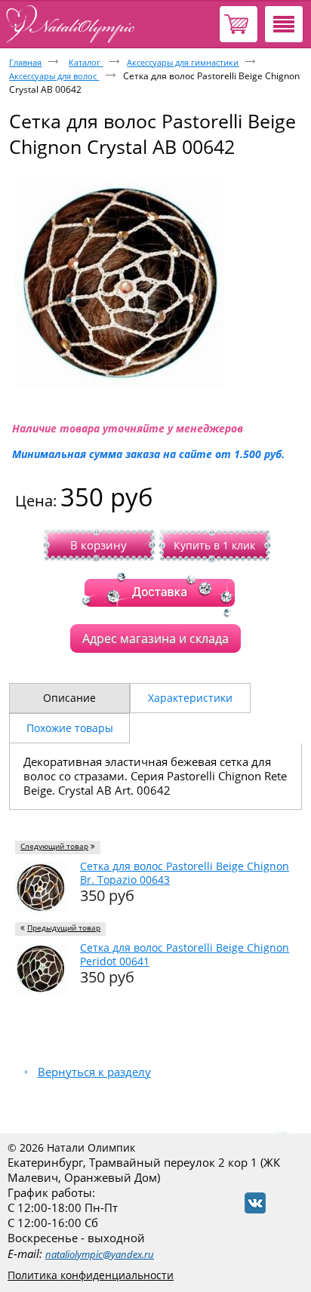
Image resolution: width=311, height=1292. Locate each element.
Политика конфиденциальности (91, 1275)
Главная (25, 62)
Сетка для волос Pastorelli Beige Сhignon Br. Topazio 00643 (184, 873)
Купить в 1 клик (214, 545)
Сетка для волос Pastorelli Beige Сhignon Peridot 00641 (184, 954)
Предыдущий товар (63, 928)
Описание (69, 698)
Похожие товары (69, 728)
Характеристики (190, 698)
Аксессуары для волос (54, 76)
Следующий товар (54, 846)
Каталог (86, 62)
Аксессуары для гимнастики (183, 62)
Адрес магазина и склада (155, 638)
